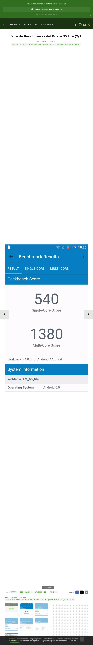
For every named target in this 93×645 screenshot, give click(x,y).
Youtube (84, 24)
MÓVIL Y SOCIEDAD (30, 24)
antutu (13, 592)
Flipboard (75, 24)
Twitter (88, 24)
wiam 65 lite (40, 592)
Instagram (80, 24)
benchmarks (25, 592)
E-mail (86, 592)
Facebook (77, 592)
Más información (15, 642)
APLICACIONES (47, 24)
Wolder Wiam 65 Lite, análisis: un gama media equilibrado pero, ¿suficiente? (46, 44)
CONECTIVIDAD (14, 24)
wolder (53, 592)
